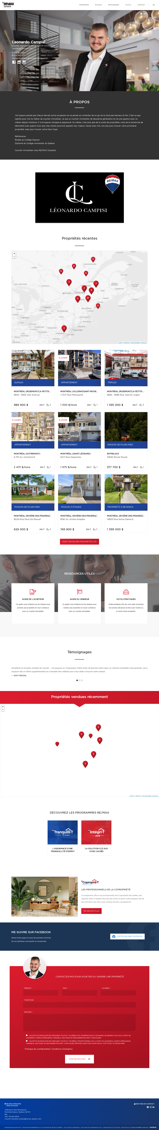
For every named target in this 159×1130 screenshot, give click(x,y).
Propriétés (84, 5)
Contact (141, 5)
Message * (28, 1012)
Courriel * (106, 988)
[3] (69, 286)
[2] (64, 332)
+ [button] (14, 253)
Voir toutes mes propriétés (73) (79, 542)
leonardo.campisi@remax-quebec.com (29, 58)
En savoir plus (91, 911)
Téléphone (29, 1000)
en (154, 5)
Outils (128, 5)
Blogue (98, 5)
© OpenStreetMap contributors (138, 343)
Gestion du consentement (131, 1127)
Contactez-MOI (77, 1059)
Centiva (152, 1127)
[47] (88, 302)
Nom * (65, 988)
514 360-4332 (20, 55)
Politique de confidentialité (37, 1049)
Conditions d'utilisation (62, 1049)
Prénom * (28, 988)
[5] (77, 302)
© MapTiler (126, 343)
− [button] (14, 256)
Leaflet (120, 343)
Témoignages (113, 5)
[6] (91, 294)
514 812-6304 (20, 53)
